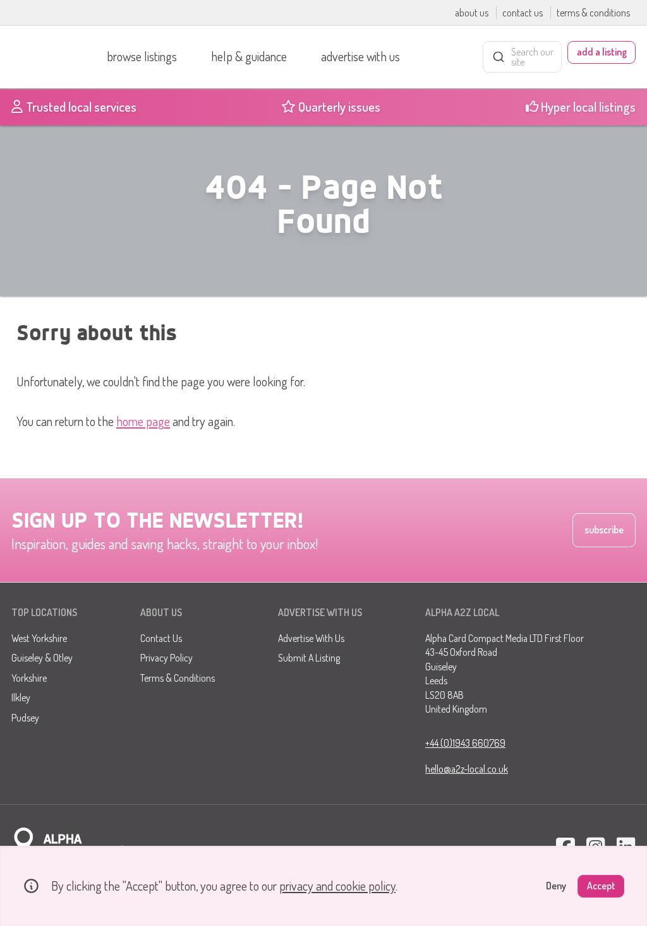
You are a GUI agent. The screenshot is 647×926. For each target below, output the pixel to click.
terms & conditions (593, 12)
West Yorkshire (39, 638)
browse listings (142, 56)
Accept (601, 885)
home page (143, 421)
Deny (556, 885)
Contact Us (161, 638)
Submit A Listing (309, 657)
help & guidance (249, 56)
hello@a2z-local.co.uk (466, 769)
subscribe (604, 529)
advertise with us (360, 56)
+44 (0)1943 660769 (465, 743)
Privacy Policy (166, 657)
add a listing (602, 51)
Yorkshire (29, 678)
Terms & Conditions (177, 678)
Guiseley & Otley (42, 657)
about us (472, 12)
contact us (523, 12)
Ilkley (20, 697)
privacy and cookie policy (337, 885)
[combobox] (522, 57)
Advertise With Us (311, 638)
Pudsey (25, 717)
